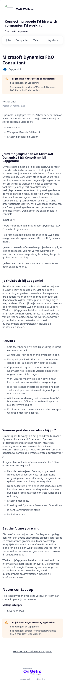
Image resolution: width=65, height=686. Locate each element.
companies (22, 40)
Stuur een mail (15, 611)
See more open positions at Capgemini (32, 651)
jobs (8, 40)
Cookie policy (39, 679)
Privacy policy (25, 679)
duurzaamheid (10, 574)
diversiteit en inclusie (35, 574)
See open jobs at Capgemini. (24, 82)
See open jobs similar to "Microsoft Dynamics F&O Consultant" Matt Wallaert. (33, 88)
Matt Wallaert (25, 9)
